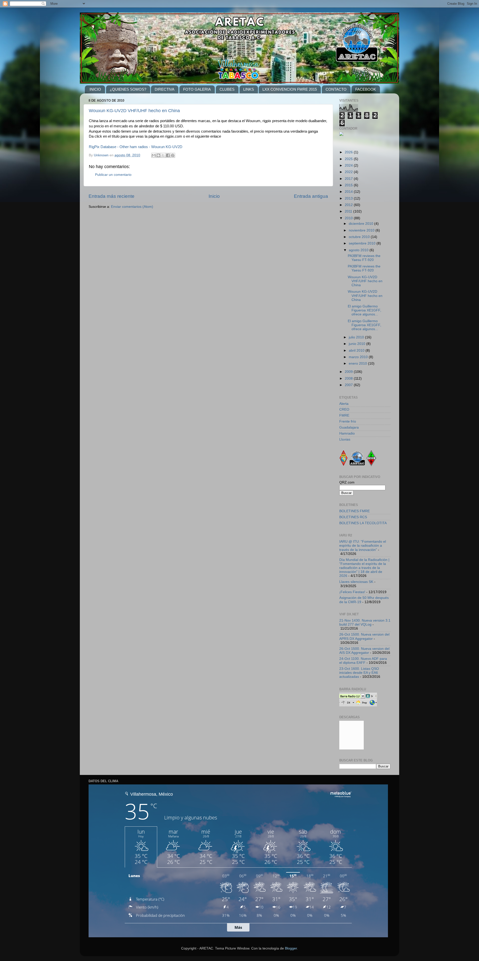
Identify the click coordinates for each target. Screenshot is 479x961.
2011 (349, 211)
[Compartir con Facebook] (167, 155)
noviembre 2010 (362, 230)
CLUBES (227, 89)
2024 (349, 165)
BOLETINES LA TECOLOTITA (363, 523)
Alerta (344, 404)
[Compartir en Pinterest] (172, 155)
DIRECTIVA (164, 89)
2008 (349, 378)
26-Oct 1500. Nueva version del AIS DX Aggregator (364, 651)
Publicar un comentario (113, 175)
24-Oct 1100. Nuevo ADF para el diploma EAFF (363, 661)
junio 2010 (357, 344)
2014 (349, 192)
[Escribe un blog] (158, 155)
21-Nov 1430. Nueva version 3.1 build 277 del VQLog (364, 622)
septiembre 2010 (362, 243)
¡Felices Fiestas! (352, 592)
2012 (349, 205)
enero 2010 (358, 363)
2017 (349, 179)
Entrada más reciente (111, 196)
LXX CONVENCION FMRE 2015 (289, 89)
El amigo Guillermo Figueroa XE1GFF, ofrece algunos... (364, 310)
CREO (344, 409)
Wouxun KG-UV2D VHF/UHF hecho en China (134, 110)
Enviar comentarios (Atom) (132, 207)
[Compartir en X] (163, 155)
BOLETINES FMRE (354, 511)
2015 (349, 185)
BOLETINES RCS (353, 517)
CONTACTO (336, 89)
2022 (349, 172)
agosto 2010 (359, 250)
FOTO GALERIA (197, 89)
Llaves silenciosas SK (356, 582)
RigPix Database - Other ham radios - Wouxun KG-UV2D (135, 147)
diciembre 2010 (361, 224)
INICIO (95, 89)
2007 (349, 385)
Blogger (291, 948)
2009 (349, 372)
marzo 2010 (359, 357)
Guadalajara (349, 427)
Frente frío (347, 421)
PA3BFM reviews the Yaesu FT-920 (364, 258)
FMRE (344, 415)
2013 (349, 198)
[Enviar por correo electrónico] (153, 155)
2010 (349, 218)
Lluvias (344, 439)
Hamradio (347, 433)
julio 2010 (357, 337)
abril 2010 (357, 350)
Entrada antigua (311, 196)
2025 (349, 159)
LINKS (248, 89)
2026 (349, 152)
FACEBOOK (365, 89)
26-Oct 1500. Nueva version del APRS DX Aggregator (364, 636)
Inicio (214, 196)
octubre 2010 (360, 237)
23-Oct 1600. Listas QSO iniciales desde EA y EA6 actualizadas (359, 673)
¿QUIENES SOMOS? (128, 89)
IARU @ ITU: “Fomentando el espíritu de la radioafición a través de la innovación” (362, 545)
